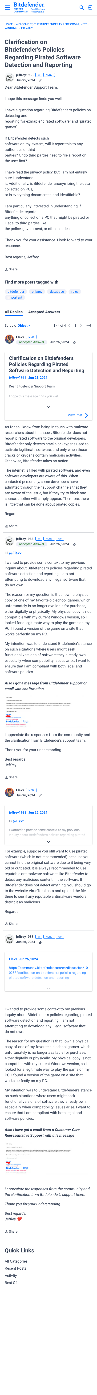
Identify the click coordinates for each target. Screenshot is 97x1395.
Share (11, 269)
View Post (75, 415)
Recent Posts (15, 1268)
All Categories (16, 1261)
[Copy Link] (41, 80)
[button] (9, 77)
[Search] (81, 7)
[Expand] (48, 407)
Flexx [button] (20, 337)
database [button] (57, 291)
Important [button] (15, 297)
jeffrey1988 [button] (24, 75)
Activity (11, 1275)
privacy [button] (37, 291)
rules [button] (74, 291)
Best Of (11, 1282)
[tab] (13, 312)
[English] (29, 7)
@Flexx (15, 553)
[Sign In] (90, 7)
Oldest (23, 326)
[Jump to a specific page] (88, 325)
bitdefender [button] (16, 291)
